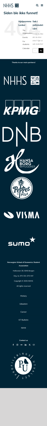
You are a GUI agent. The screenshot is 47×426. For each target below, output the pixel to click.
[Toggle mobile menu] (42, 5)
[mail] (34, 345)
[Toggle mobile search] (37, 5)
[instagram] (17, 345)
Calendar (26, 48)
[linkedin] (25, 345)
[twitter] (29, 345)
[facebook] (13, 345)
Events (25, 37)
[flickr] (21, 345)
